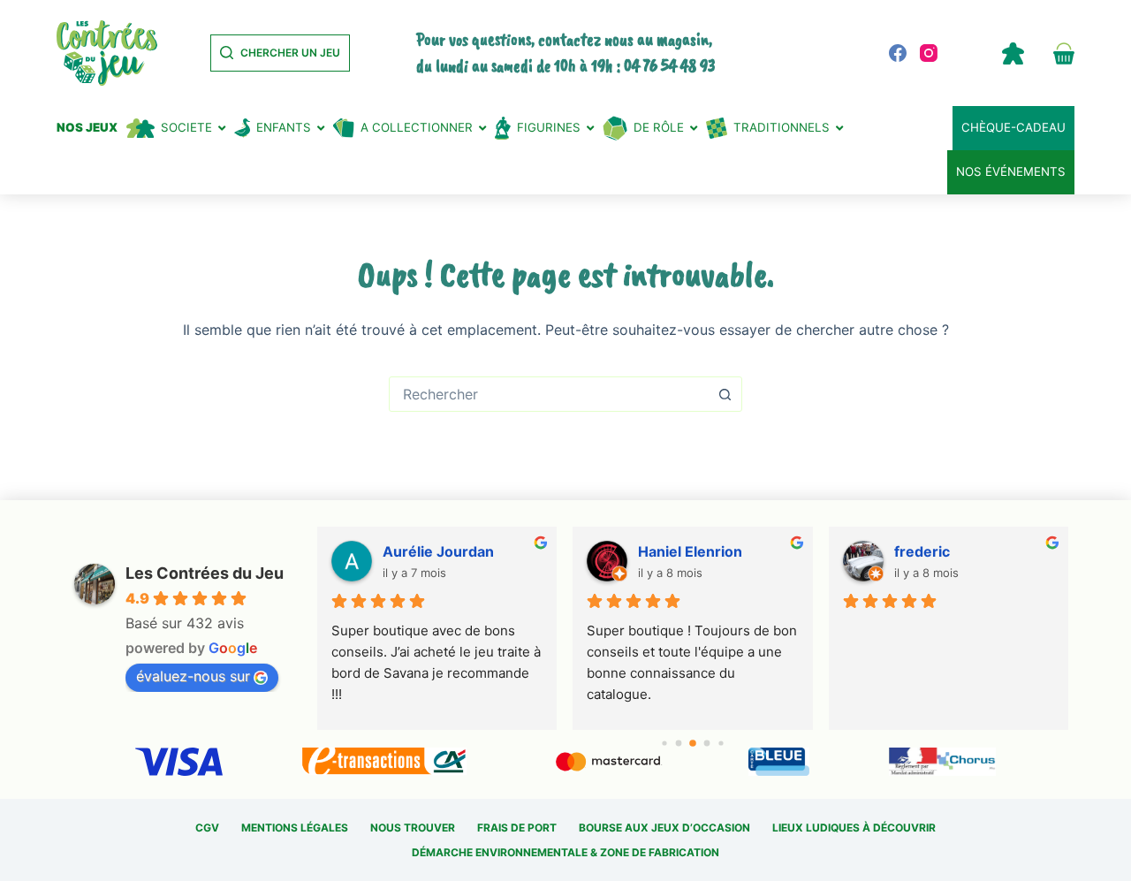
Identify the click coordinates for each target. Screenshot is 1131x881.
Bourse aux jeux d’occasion (664, 827)
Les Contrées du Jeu (204, 573)
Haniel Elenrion (690, 551)
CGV (207, 827)
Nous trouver (412, 827)
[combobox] (549, 394)
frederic (922, 551)
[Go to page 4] (720, 742)
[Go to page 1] (679, 743)
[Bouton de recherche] (724, 394)
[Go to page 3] (707, 743)
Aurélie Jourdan (438, 551)
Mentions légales (294, 827)
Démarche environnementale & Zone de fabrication (565, 852)
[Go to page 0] (664, 742)
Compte (1013, 53)
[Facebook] (898, 53)
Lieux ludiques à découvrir (854, 827)
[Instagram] (928, 53)
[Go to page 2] (692, 743)
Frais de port (517, 827)
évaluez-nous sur (193, 676)
